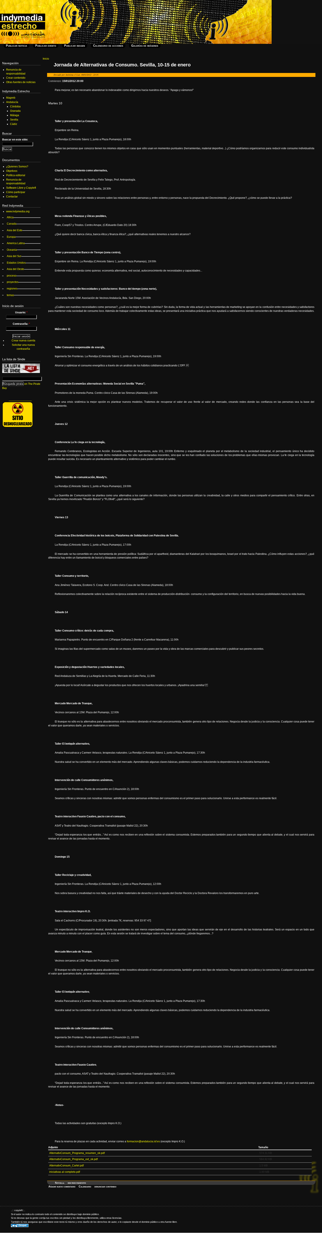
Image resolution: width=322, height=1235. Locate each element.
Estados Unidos (16, 262)
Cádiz (13, 124)
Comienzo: (55, 81)
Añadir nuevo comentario (61, 1186)
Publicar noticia (16, 45)
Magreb (10, 97)
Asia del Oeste (15, 269)
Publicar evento (45, 45)
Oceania (12, 249)
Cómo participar (15, 192)
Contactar (12, 196)
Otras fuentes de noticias (20, 82)
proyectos (12, 282)
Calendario (85, 1186)
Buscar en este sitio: (15, 139)
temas (10, 295)
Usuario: (21, 312)
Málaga (14, 115)
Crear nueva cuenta (23, 340)
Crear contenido (15, 77)
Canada (11, 223)
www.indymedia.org (18, 211)
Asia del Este (14, 230)
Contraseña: (21, 323)
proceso (11, 275)
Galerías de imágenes (144, 45)
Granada (15, 110)
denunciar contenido (105, 1186)
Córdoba (15, 106)
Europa (11, 236)
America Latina (16, 243)
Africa (10, 217)
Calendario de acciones (108, 45)
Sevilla (59, 1183)
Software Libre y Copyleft (21, 187)
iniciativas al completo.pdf (64, 1171)
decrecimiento (77, 1183)
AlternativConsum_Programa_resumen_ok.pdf (77, 1153)
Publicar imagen (74, 45)
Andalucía (12, 102)
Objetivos (11, 170)
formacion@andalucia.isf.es (143, 1141)
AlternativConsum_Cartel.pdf (66, 1165)
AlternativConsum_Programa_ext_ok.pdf (73, 1159)
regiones (12, 288)
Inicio (46, 58)
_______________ (20, 399)
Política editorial (15, 175)
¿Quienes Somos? (17, 166)
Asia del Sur (14, 256)
